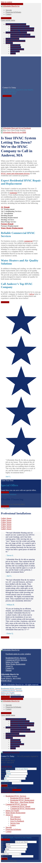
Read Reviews (15, 47)
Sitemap (9, 670)
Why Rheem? (15, 45)
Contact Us (10, 668)
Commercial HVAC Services (16, 33)
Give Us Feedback (17, 49)
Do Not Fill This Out (8, 788)
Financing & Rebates (13, 12)
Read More (5, 637)
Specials (9, 10)
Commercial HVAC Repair (20, 35)
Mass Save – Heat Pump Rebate (22, 30)
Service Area (15, 51)
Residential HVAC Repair (20, 26)
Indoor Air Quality (12, 39)
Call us (31, 294)
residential (13, 193)
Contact (8, 14)
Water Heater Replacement (15, 41)
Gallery (13, 53)
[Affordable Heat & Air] (10, 6)
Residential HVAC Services (16, 24)
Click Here (5, 492)
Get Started (5, 302)
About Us (9, 43)
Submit (4, 786)
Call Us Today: (12, 4)
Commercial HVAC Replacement (22, 37)
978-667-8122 (6, 18)
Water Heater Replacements (12, 228)
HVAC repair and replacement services (15, 173)
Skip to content (6, 2)
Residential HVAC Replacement (22, 28)
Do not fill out (6, 783)
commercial (28, 241)
